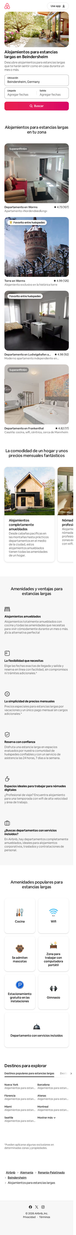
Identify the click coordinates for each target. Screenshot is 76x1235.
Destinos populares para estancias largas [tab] (29, 1073)
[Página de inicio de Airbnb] (7, 6)
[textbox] (20, 95)
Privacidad (29, 1217)
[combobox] (36, 82)
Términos (44, 1217)
